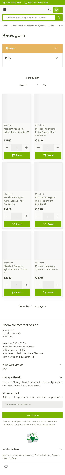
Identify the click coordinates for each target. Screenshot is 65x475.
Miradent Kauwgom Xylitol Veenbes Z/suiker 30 (16, 269)
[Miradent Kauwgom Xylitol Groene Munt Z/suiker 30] (48, 108)
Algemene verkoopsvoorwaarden (18, 455)
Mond (51, 25)
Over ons (7, 382)
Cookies (56, 455)
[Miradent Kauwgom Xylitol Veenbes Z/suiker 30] (17, 245)
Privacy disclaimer (42, 455)
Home (5, 25)
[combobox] (28, 17)
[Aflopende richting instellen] (44, 85)
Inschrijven (32, 415)
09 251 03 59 (19, 343)
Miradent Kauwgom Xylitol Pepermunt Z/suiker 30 (45, 201)
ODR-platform (9, 458)
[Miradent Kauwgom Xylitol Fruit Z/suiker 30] (48, 245)
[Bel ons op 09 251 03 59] (49, 9)
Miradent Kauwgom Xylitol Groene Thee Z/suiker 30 (14, 201)
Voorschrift (20, 385)
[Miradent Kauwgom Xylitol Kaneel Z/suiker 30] (17, 108)
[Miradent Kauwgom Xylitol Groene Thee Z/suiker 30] (17, 177)
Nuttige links (20, 382)
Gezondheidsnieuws (39, 382)
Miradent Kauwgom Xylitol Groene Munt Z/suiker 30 (45, 132)
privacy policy (48, 424)
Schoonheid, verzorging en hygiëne (29, 25)
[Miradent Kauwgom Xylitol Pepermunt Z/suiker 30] (48, 177)
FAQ (4, 369)
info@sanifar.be (25, 346)
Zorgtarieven (33, 385)
